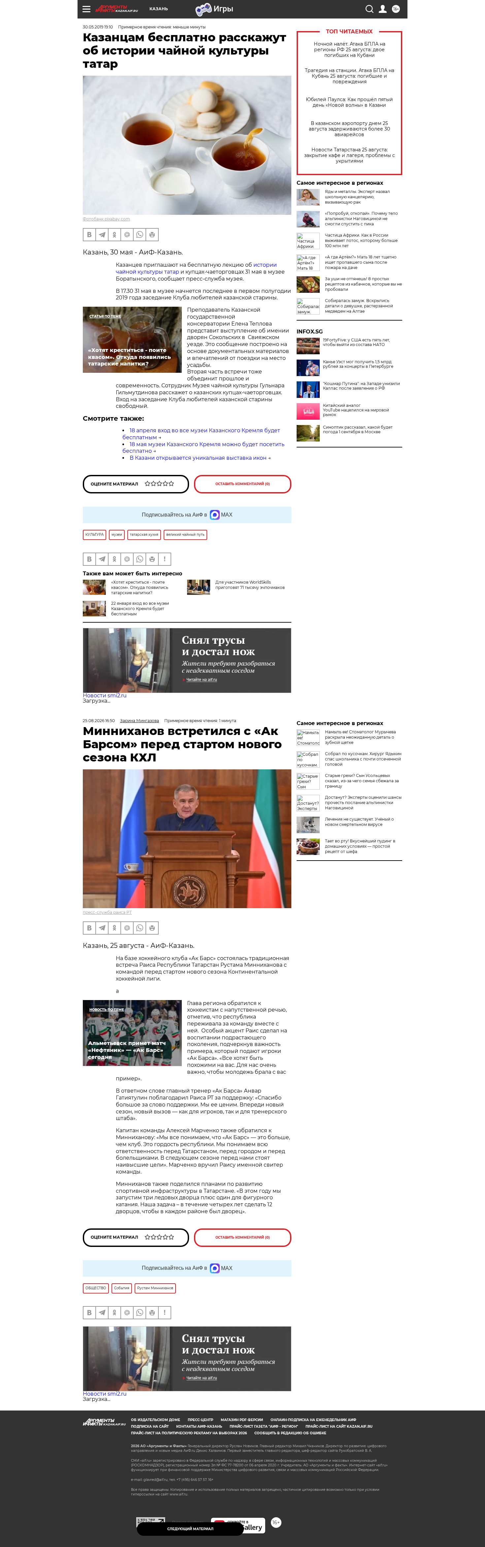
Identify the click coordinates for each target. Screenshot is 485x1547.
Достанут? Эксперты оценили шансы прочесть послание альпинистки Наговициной (363, 802)
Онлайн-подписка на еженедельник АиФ (313, 1420)
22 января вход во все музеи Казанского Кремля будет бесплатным (140, 608)
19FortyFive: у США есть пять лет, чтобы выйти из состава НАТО (356, 342)
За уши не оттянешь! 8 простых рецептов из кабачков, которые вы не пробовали (363, 284)
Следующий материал (190, 1529)
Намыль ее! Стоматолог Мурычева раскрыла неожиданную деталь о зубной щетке (360, 737)
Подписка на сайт (150, 1426)
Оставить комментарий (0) (242, 484)
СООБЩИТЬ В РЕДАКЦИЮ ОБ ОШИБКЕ (290, 1433)
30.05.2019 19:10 (98, 26)
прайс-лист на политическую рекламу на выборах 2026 (189, 1433)
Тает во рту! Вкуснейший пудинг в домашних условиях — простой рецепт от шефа (360, 846)
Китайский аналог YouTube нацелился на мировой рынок (356, 410)
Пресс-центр (200, 1420)
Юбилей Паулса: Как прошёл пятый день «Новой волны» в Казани (349, 102)
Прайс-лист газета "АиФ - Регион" (264, 1426)
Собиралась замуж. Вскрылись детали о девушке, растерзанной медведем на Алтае (359, 306)
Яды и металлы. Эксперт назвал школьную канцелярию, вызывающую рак (357, 197)
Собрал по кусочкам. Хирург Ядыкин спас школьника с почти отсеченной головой (363, 759)
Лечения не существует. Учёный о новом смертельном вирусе (359, 822)
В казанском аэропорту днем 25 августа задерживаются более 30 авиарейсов (349, 129)
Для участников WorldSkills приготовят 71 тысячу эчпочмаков (250, 585)
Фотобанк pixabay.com (106, 218)
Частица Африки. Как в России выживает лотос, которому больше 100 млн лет (361, 240)
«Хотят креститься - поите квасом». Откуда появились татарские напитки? (139, 587)
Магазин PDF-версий (242, 1420)
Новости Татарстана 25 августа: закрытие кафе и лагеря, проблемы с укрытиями (349, 155)
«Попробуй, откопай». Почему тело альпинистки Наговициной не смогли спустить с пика (361, 218)
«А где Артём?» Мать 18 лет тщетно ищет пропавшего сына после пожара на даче (361, 262)
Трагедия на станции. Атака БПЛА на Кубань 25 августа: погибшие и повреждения (349, 76)
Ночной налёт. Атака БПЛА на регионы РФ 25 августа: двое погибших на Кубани (349, 49)
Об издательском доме (155, 1420)
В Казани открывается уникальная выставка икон (198, 458)
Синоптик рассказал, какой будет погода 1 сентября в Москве (358, 429)
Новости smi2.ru (105, 695)
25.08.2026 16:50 (99, 720)
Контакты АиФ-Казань (199, 1426)
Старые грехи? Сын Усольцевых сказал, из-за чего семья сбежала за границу (362, 781)
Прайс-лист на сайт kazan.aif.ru (339, 1426)
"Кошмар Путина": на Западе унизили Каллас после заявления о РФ (361, 386)
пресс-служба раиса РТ (107, 912)
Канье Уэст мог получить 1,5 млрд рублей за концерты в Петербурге (358, 364)
